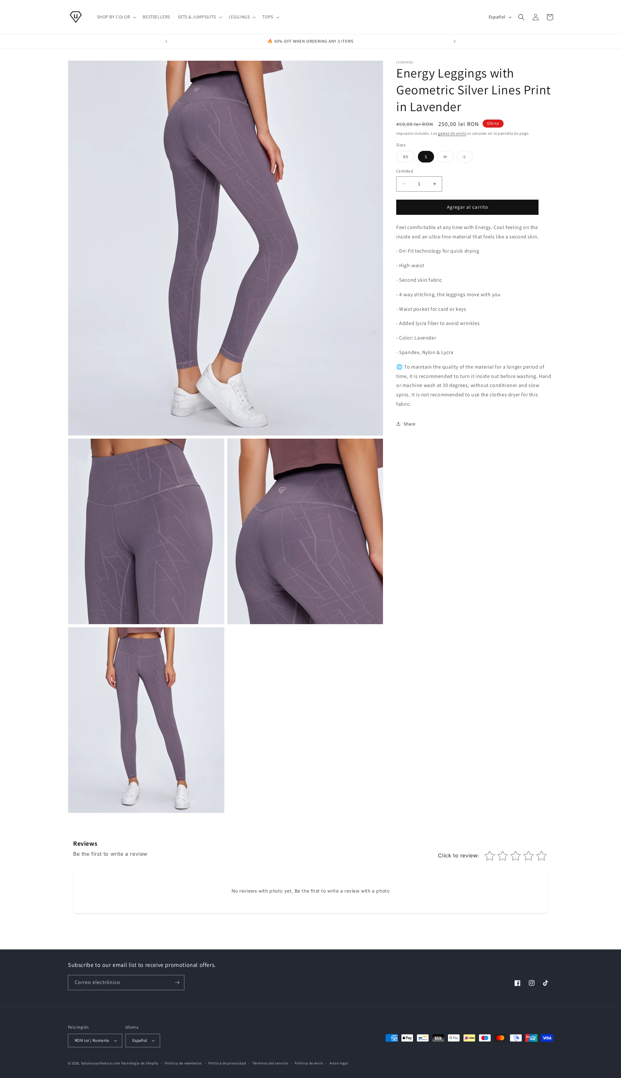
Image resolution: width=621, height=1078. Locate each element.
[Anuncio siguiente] (455, 41)
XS (409, 157)
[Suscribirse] (177, 982)
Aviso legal (339, 1063)
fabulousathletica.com (100, 1063)
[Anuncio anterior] (166, 41)
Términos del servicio (270, 1063)
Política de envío (309, 1063)
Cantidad (404, 171)
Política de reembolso (183, 1063)
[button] (116, 17)
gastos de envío (452, 133)
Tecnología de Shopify (139, 1063)
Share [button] (410, 424)
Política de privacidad (227, 1063)
